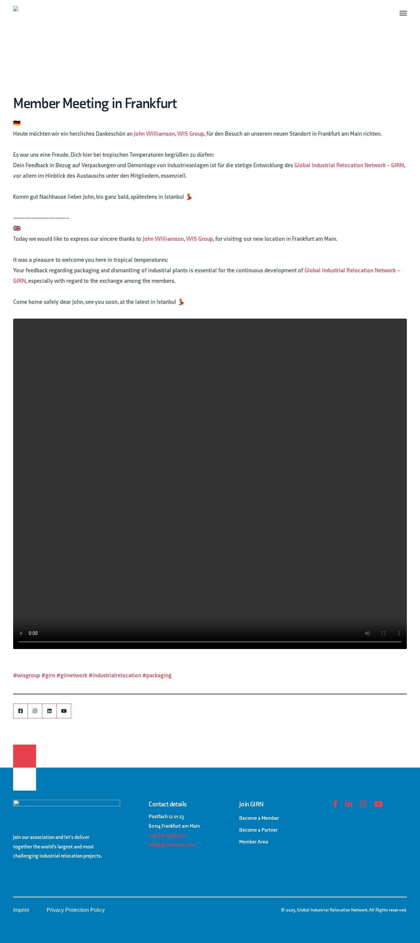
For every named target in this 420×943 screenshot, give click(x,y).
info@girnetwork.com (172, 845)
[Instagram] (35, 711)
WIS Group (190, 133)
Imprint (21, 910)
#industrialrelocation (115, 675)
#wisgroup (26, 675)
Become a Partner (258, 830)
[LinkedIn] (49, 711)
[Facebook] (20, 711)
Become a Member (259, 818)
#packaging (157, 675)
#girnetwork (71, 675)
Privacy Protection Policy (76, 910)
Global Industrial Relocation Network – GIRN (349, 165)
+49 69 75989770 (167, 835)
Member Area (253, 842)
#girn (48, 675)
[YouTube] (64, 711)
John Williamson (154, 133)
